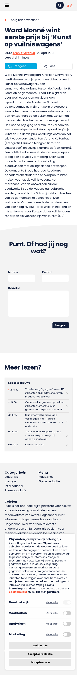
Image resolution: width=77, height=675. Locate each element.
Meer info (52, 602)
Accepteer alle (40, 662)
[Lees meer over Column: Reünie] (38, 444)
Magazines (45, 477)
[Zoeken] (59, 5)
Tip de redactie (49, 481)
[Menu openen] (7, 5)
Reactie (14, 288)
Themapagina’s (16, 490)
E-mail (47, 272)
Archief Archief (24, 53)
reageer (20, 66)
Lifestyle (10, 481)
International (14, 486)
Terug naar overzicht (24, 20)
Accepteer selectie (40, 654)
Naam (13, 272)
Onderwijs (11, 477)
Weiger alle (40, 645)
